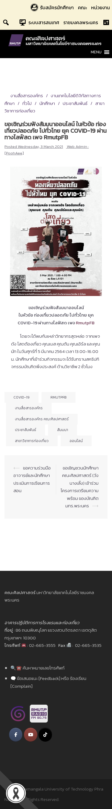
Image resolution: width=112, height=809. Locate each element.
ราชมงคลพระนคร (80, 22)
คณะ (82, 7)
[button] (96, 52)
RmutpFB (58, 397)
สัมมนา (62, 430)
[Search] (6, 22)
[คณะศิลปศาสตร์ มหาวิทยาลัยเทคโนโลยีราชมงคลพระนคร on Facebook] (15, 735)
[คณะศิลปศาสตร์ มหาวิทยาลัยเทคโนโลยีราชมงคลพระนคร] (56, 39)
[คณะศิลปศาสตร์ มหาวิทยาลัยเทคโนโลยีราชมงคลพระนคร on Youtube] (30, 735)
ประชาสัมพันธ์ (75, 103)
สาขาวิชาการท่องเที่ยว (32, 441)
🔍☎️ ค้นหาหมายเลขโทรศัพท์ (37, 667)
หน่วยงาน (100, 7)
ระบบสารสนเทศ (43, 22)
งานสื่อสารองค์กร (26, 95)
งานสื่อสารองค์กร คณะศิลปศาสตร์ (42, 419)
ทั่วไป (27, 103)
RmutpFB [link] (85, 322)
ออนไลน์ (76, 441)
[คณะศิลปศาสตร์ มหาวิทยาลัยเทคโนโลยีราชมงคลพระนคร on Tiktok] (45, 735)
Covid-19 (21, 397)
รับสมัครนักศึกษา (57, 7)
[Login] (106, 22)
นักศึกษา (47, 103)
